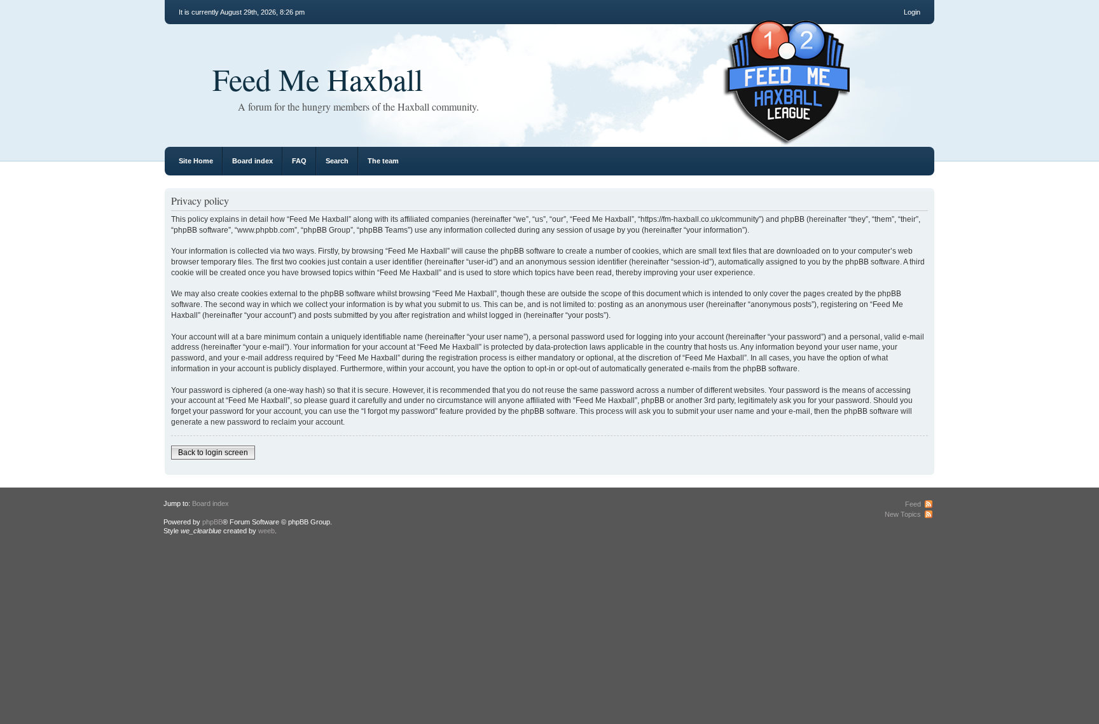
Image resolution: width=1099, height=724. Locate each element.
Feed (913, 504)
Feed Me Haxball (317, 78)
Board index (252, 161)
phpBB (212, 522)
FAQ (299, 161)
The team (383, 161)
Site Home (196, 161)
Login (912, 12)
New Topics (903, 514)
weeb (266, 531)
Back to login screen (213, 452)
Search (337, 161)
